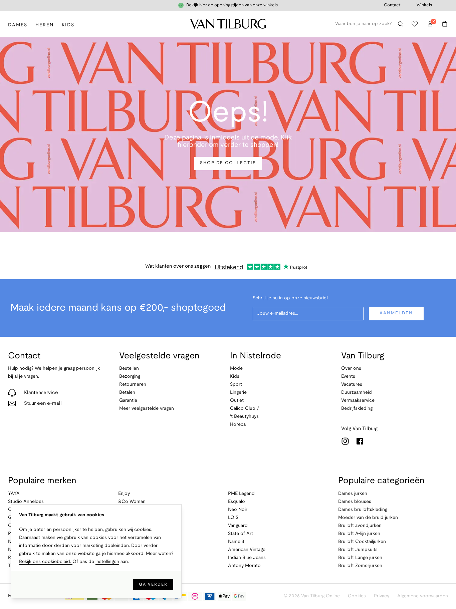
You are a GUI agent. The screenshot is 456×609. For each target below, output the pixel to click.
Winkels (424, 5)
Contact (392, 5)
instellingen (107, 562)
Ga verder (153, 584)
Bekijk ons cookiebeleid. (45, 562)
